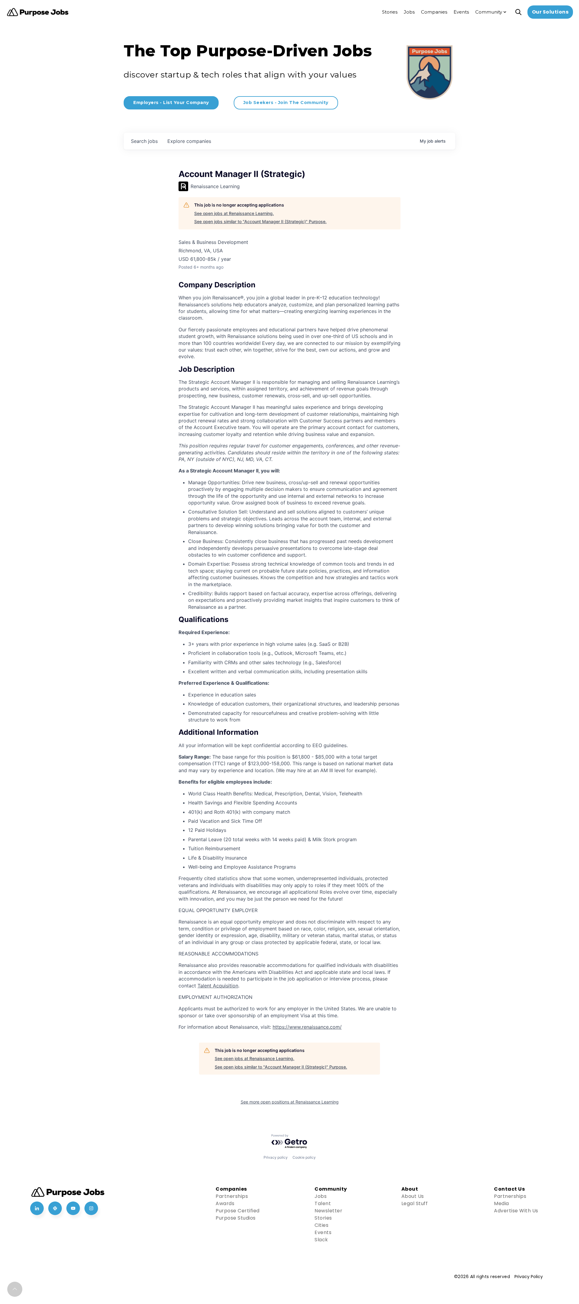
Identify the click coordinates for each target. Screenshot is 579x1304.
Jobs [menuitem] (409, 12)
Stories (323, 1217)
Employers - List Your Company (171, 102)
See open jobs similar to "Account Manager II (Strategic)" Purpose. (260, 221)
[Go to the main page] (37, 12)
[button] (14, 1289)
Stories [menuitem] (389, 12)
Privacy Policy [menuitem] (528, 1277)
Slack (321, 1239)
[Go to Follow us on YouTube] (73, 1208)
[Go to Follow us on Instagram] (91, 1208)
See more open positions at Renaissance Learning (290, 1101)
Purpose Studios (236, 1217)
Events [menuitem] (461, 12)
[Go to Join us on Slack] (55, 1208)
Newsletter (328, 1210)
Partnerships (232, 1196)
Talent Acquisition (218, 986)
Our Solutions (550, 11)
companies (189, 141)
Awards (225, 1203)
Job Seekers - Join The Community (285, 102)
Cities (321, 1225)
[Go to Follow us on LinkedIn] (37, 1208)
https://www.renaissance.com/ (307, 1027)
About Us (412, 1196)
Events (323, 1232)
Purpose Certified (238, 1210)
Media (501, 1203)
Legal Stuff (414, 1203)
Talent (323, 1203)
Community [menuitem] (488, 12)
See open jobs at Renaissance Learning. (234, 213)
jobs (144, 141)
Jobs (321, 1196)
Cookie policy (304, 1157)
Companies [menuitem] (434, 12)
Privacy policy (276, 1157)
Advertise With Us (516, 1210)
